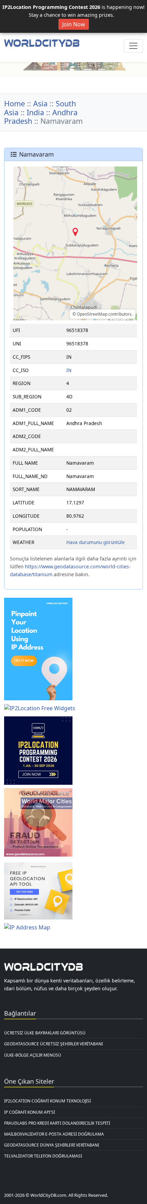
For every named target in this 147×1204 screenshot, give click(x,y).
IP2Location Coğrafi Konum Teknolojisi (47, 1101)
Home (14, 103)
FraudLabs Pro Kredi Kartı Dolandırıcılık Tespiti (57, 1123)
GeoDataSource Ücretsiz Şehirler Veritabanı (53, 1044)
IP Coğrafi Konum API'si (29, 1112)
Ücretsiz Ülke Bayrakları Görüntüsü (44, 1033)
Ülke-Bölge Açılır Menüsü (32, 1055)
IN (68, 370)
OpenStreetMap (92, 314)
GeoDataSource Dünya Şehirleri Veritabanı (51, 1145)
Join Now (73, 24)
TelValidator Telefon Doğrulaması (43, 1156)
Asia (40, 103)
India (35, 112)
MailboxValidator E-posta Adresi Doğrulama (54, 1134)
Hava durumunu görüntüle (95, 542)
